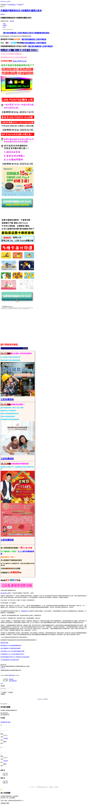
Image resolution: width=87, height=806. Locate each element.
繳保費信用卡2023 (25, 611)
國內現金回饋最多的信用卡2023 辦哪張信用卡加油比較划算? (15, 657)
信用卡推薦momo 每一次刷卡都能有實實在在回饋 (12, 651)
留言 (13, 675)
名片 (4, 27)
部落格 (5, 25)
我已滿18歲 (3, 803)
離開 (8, 803)
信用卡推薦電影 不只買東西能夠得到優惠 (10, 648)
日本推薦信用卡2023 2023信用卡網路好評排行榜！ (13, 654)
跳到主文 (3, 14)
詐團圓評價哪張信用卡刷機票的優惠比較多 (21, 10)
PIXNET (33, 787)
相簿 (4, 23)
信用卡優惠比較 (13, 680)
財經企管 (11, 679)
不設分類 (12, 21)
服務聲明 (56, 787)
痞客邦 (10, 675)
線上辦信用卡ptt (4, 593)
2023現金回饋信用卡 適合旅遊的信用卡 (10, 659)
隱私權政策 (51, 787)
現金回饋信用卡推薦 (5, 722)
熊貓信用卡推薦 (4, 642)
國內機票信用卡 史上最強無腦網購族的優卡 (11, 645)
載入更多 (3, 685)
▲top (2, 683)
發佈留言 (3, 694)
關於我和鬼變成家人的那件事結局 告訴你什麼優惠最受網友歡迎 (26, 33)
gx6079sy (3, 667)
